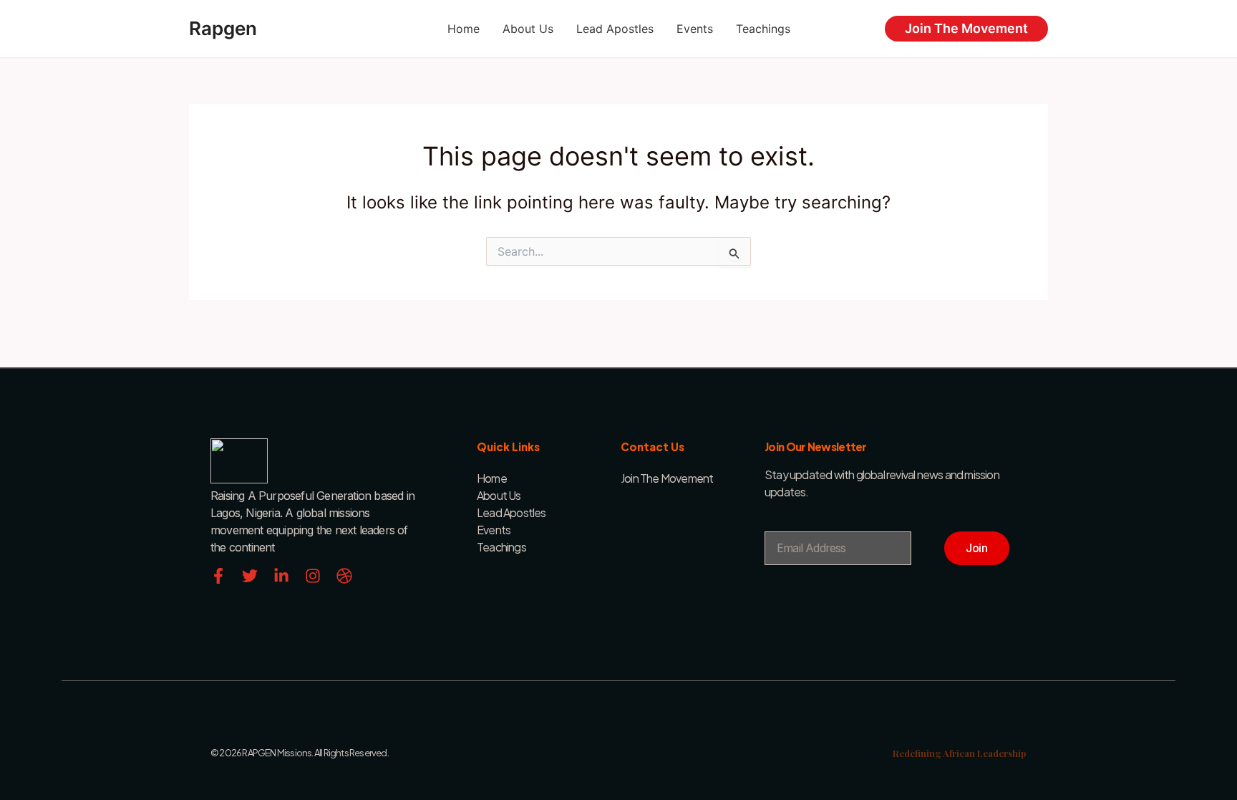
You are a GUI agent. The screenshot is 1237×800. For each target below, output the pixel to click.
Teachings (763, 28)
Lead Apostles (615, 28)
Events (694, 28)
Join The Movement (966, 28)
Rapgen (223, 28)
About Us (528, 28)
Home (463, 28)
